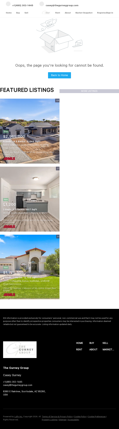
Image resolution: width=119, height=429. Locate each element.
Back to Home (59, 75)
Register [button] (101, 13)
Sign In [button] (109, 13)
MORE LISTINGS (89, 91)
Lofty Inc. (18, 417)
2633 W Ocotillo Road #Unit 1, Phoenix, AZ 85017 (25, 213)
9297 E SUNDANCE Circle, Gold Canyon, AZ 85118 (25, 145)
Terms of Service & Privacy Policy (57, 417)
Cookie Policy (80, 417)
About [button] (68, 13)
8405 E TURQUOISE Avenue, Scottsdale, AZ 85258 (26, 281)
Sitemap (62, 420)
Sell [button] (26, 13)
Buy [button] (18, 13)
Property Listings (49, 420)
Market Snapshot (84, 13)
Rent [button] (57, 13)
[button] (82, 343)
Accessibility (73, 420)
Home (9, 13)
